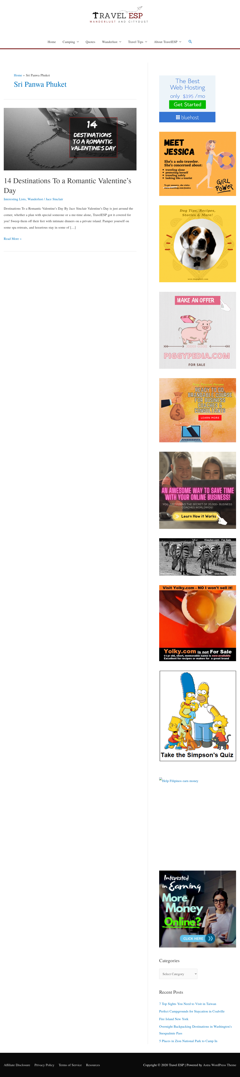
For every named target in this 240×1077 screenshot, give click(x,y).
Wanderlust (109, 41)
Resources (93, 1065)
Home (52, 41)
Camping (69, 41)
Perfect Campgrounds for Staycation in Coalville (192, 1011)
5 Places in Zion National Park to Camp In (188, 1041)
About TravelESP (165, 41)
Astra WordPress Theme (219, 1065)
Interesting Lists (15, 199)
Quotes (90, 41)
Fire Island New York (173, 1019)
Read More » (13, 238)
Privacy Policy (44, 1065)
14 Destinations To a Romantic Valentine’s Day (67, 185)
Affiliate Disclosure (17, 1065)
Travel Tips (135, 41)
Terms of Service (70, 1065)
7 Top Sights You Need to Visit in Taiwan (187, 1003)
